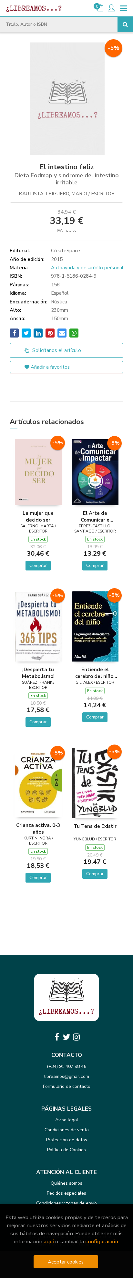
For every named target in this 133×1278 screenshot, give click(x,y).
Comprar (38, 565)
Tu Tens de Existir (95, 826)
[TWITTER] (66, 1037)
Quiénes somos (66, 1183)
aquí (49, 1241)
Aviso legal (66, 1120)
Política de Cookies (66, 1150)
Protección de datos (66, 1140)
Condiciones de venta (67, 1130)
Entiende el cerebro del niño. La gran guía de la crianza (95, 672)
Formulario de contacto (66, 1086)
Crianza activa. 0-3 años (38, 828)
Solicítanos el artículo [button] (56, 350)
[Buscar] (125, 24)
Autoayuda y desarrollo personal (87, 267)
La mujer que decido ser (38, 516)
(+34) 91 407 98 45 (66, 1066)
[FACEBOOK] (57, 1037)
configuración (101, 1241)
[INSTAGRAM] (76, 1037)
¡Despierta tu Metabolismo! (38, 672)
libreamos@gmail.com (66, 1076)
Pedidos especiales (66, 1193)
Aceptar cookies (66, 1261)
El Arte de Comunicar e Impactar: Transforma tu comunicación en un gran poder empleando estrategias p (95, 516)
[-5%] (38, 471)
